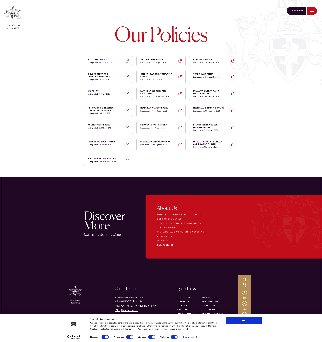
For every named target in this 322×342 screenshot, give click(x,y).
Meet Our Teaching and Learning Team (180, 223)
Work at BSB (164, 236)
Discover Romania (213, 313)
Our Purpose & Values (170, 219)
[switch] (129, 337)
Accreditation (165, 241)
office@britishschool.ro (126, 310)
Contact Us (183, 298)
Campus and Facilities (170, 228)
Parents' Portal (185, 313)
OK (243, 320)
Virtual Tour (210, 310)
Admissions (182, 302)
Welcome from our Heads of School (179, 214)
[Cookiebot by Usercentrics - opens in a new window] (74, 337)
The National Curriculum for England (180, 232)
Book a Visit (297, 11)
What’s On (182, 310)
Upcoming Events (212, 302)
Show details (188, 337)
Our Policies (165, 245)
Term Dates (208, 306)
